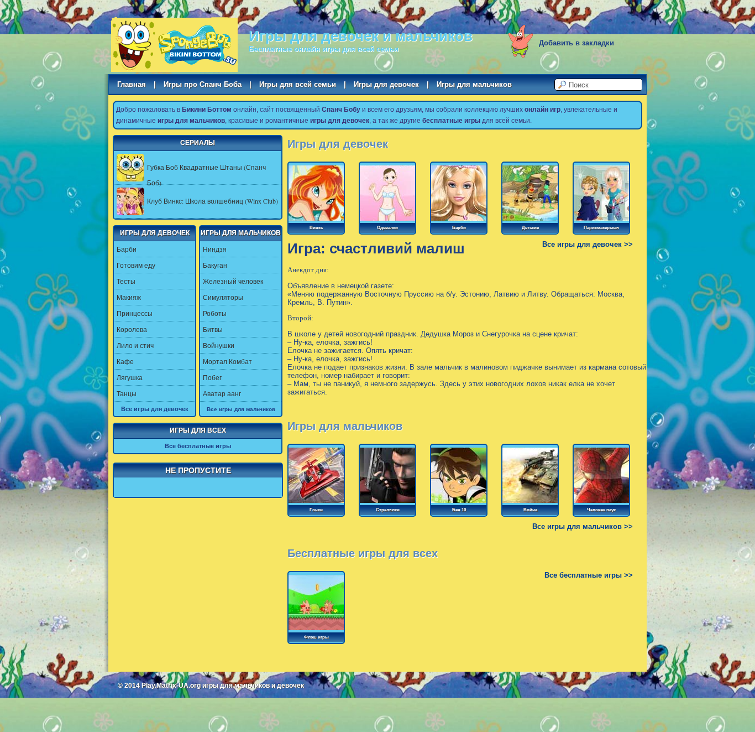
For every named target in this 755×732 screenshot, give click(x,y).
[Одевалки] (387, 221)
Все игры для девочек (154, 408)
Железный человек (233, 281)
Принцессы (135, 313)
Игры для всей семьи (297, 84)
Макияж (129, 297)
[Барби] (458, 221)
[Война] (530, 503)
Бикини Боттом (174, 44)
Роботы (215, 313)
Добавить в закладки (576, 43)
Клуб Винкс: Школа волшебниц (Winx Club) (212, 200)
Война (530, 509)
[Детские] (530, 221)
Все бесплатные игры (198, 446)
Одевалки (387, 227)
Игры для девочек (386, 84)
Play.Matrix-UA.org (171, 685)
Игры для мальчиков (474, 84)
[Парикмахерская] (601, 221)
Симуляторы (223, 297)
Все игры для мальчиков (241, 409)
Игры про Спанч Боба (203, 84)
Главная (131, 84)
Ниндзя (215, 249)
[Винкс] (316, 221)
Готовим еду (136, 265)
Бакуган (215, 265)
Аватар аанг (222, 393)
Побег (212, 377)
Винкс (316, 227)
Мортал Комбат (227, 361)
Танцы (127, 393)
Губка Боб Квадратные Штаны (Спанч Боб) (206, 175)
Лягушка (130, 377)
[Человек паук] (601, 503)
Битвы (213, 329)
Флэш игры (316, 637)
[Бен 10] (458, 503)
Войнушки (218, 345)
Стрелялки (388, 509)
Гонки (316, 509)
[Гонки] (316, 503)
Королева (132, 329)
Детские (530, 227)
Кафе (125, 361)
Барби (127, 249)
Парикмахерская (601, 227)
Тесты (126, 281)
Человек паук (601, 509)
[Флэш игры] (316, 630)
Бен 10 (459, 509)
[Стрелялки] (387, 503)
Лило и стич (135, 345)
